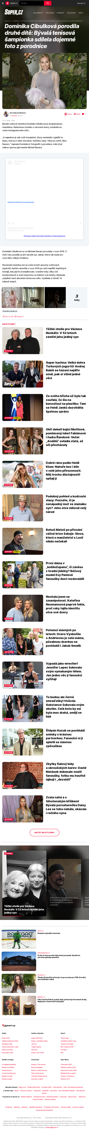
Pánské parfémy (50, 1099)
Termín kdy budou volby (10, 1047)
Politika (50, 13)
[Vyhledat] (47, 3)
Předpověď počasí (33, 1087)
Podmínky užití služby (51, 1107)
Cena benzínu (57, 1087)
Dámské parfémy (52, 1097)
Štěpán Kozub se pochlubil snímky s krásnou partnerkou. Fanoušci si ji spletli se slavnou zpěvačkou (65, 738)
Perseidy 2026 (46, 1087)
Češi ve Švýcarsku (37, 1073)
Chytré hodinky (38, 1099)
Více (80, 13)
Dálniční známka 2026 (68, 1067)
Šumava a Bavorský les (39, 1070)
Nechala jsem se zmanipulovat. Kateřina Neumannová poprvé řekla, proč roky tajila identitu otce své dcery (65, 604)
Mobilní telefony (26, 1097)
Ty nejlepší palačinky (9, 1064)
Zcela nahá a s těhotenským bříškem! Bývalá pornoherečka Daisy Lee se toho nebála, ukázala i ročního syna (66, 805)
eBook (69, 114)
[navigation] (3, 3)
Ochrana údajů (66, 1107)
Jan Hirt (34, 1044)
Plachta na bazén (26, 1091)
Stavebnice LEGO (39, 1097)
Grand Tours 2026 (37, 1052)
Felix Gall (34, 1050)
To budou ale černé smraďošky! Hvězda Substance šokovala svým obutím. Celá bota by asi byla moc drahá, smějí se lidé (65, 706)
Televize (71, 13)
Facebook (8, 1107)
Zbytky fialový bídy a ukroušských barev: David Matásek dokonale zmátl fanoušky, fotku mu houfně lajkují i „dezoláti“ (66, 771)
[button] (44, 81)
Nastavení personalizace (44, 1110)
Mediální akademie (35, 1107)
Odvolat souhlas (78, 1107)
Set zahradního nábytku (67, 1091)
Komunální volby (7, 1052)
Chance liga (65, 1038)
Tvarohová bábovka (9, 1073)
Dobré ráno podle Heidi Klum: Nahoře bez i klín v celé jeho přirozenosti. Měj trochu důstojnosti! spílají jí (63, 470)
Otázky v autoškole (67, 1076)
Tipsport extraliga (67, 1044)
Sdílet (78, 114)
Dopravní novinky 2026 (69, 1070)
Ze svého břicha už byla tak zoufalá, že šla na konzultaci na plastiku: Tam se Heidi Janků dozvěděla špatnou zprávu (66, 403)
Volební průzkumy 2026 (10, 1041)
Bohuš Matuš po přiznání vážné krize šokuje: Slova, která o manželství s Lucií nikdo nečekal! (65, 535)
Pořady (60, 13)
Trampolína (37, 1091)
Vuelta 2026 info (37, 1038)
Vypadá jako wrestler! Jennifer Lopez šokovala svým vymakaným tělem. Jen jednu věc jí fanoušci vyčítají (64, 671)
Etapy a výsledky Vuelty (39, 1041)
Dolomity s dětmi (37, 1079)
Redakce (25, 1107)
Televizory (82, 1097)
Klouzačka (53, 1091)
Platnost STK (65, 1079)
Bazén (16, 1091)
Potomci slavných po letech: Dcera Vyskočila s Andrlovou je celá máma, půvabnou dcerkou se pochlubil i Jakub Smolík (65, 637)
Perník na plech (7, 1079)
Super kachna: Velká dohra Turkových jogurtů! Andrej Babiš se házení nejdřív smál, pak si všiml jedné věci (65, 370)
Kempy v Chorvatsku (38, 1064)
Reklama (17, 1107)
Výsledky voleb (7, 1044)
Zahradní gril (80, 1091)
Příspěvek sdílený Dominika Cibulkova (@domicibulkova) (44, 236)
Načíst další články (44, 832)
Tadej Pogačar (36, 1047)
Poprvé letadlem (37, 1067)
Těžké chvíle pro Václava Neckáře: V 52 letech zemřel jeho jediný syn (64, 333)
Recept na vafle (7, 1076)
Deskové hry (72, 1097)
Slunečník (45, 1091)
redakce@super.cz (51, 1127)
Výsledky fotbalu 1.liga (68, 1041)
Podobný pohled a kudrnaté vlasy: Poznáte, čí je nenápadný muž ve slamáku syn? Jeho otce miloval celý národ (66, 504)
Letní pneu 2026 (66, 1064)
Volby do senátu (7, 1050)
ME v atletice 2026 (67, 1047)
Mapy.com (22, 1087)
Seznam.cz (81, 3)
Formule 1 (64, 1050)
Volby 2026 (6, 1038)
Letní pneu (63, 1097)
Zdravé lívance (7, 1070)
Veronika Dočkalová (18, 113)
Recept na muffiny (8, 1067)
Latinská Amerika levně (39, 1076)
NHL (62, 1052)
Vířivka (44, 1093)
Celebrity (38, 13)
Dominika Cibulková (10, 311)
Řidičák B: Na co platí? (68, 1073)
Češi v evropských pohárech (73, 1087)
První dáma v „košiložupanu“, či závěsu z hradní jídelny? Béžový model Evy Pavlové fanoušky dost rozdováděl (65, 570)
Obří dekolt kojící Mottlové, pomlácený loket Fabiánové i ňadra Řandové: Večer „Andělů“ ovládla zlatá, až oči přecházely (66, 437)
